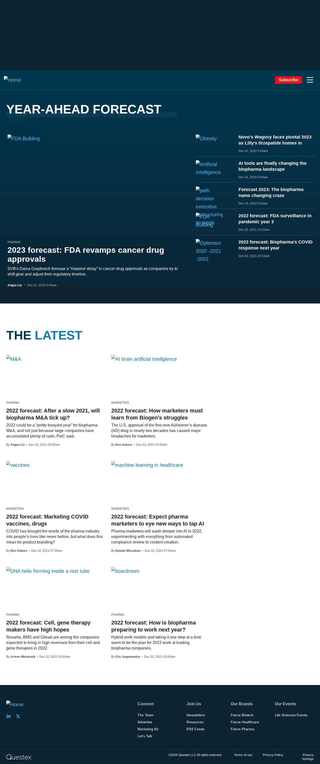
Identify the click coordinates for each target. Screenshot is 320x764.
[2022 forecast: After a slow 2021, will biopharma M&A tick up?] (13, 358)
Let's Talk (145, 736)
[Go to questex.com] (18, 756)
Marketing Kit (148, 729)
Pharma (14, 242)
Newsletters (195, 715)
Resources (195, 722)
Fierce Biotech (242, 715)
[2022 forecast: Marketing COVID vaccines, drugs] (18, 464)
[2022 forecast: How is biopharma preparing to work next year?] (125, 570)
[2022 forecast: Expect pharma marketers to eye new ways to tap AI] (147, 464)
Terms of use (243, 755)
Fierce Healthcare (245, 722)
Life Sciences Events (291, 715)
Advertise (145, 722)
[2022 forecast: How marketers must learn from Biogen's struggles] (144, 358)
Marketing (120, 402)
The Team (146, 715)
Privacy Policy (273, 755)
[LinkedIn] (10, 716)
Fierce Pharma (242, 729)
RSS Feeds (195, 729)
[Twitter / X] (19, 716)
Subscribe (288, 80)
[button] (310, 80)
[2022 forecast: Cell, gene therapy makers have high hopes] (48, 570)
